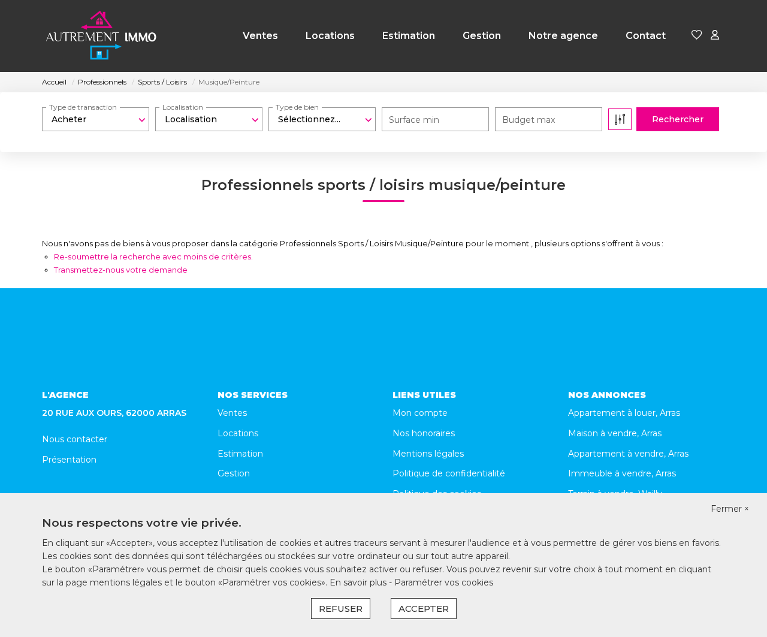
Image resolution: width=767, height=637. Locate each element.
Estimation (408, 35)
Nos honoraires (423, 433)
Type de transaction (83, 106)
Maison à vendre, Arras (615, 433)
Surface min (414, 119)
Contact (646, 35)
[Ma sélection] (696, 36)
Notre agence (563, 35)
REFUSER (341, 608)
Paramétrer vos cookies (443, 582)
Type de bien (297, 106)
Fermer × (730, 508)
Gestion (482, 35)
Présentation (69, 459)
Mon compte (420, 412)
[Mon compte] (715, 36)
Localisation (182, 106)
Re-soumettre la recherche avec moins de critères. (153, 256)
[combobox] (96, 119)
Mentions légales (428, 453)
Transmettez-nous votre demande (121, 269)
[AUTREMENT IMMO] (102, 36)
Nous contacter (74, 439)
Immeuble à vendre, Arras (622, 473)
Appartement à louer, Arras (624, 412)
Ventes (260, 35)
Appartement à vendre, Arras (628, 453)
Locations (330, 35)
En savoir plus (359, 582)
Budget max (528, 119)
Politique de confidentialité (448, 473)
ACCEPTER (423, 608)
